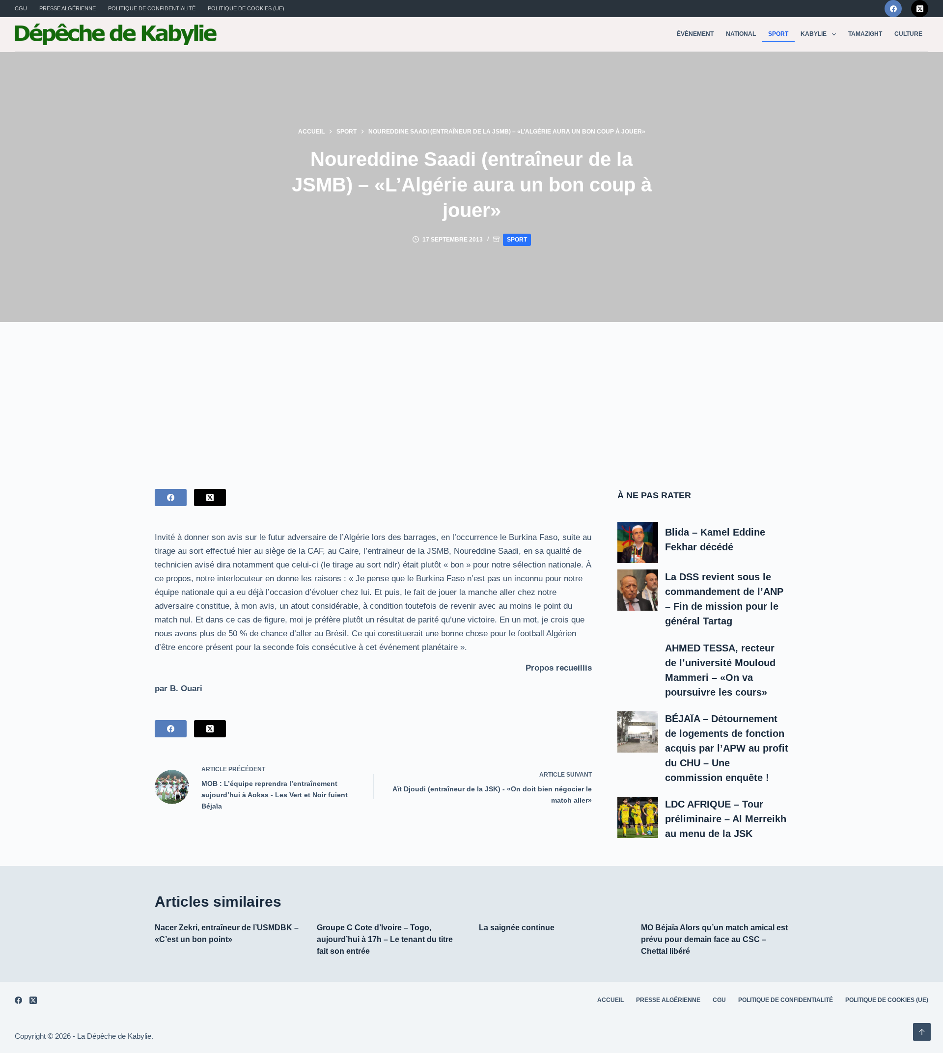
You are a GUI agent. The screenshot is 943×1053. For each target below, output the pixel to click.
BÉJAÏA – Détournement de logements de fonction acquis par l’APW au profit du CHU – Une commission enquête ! (726, 748)
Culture (908, 33)
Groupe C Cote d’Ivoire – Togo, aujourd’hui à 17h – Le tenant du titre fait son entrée (385, 939)
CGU (21, 8)
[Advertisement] (471, 395)
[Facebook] (893, 8)
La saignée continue (517, 927)
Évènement (695, 33)
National (741, 33)
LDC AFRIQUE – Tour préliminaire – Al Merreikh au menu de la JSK (725, 819)
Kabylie (814, 33)
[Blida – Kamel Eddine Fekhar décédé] (638, 542)
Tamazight (865, 33)
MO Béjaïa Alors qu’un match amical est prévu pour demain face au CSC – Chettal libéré (714, 939)
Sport (778, 33)
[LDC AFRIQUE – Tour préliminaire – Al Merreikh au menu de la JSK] (638, 817)
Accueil (610, 1000)
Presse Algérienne (67, 8)
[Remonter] (922, 1032)
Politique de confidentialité (151, 8)
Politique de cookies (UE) (246, 8)
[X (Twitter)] (919, 8)
